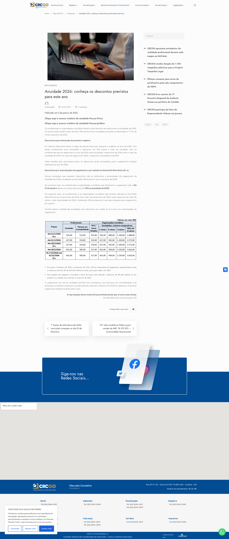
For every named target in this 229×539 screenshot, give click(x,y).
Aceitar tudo (47, 528)
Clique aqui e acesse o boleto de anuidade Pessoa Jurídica (75, 123)
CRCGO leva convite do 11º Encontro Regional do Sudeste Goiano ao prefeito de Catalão (163, 98)
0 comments (82, 107)
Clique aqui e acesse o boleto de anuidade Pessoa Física (74, 118)
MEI (157, 124)
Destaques (71, 13)
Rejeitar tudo (30, 528)
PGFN (165, 124)
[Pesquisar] (164, 36)
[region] (31, 519)
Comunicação (50, 107)
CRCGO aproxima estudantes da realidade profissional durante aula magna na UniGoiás (165, 52)
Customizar (14, 528)
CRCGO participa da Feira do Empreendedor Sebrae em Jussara (164, 111)
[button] (222, 532)
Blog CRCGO (58, 13)
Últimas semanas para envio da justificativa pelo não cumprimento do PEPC (165, 83)
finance (148, 124)
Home (47, 13)
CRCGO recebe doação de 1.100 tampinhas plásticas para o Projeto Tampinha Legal (165, 67)
